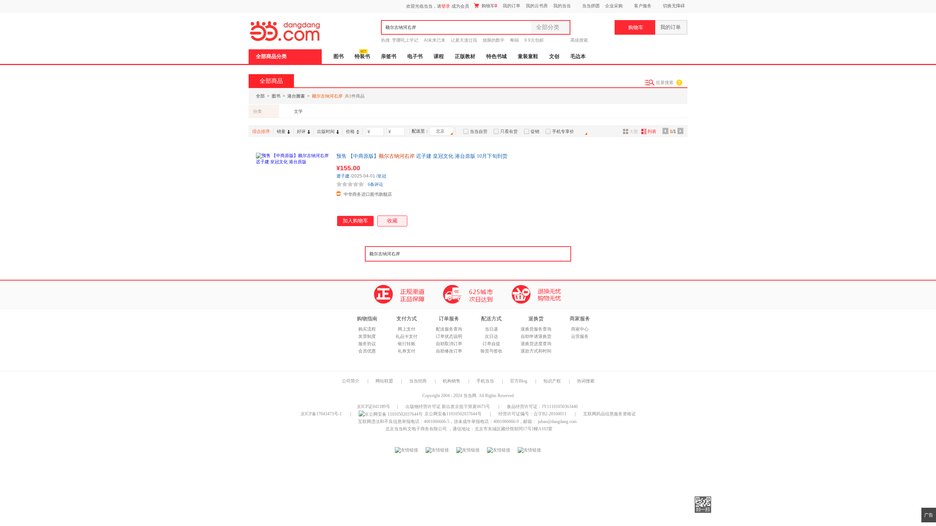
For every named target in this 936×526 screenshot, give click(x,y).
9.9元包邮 (534, 40)
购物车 (488, 5)
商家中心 (580, 329)
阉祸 (514, 40)
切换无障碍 (674, 5)
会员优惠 (367, 351)
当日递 (491, 329)
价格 (350, 131)
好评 (301, 131)
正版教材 (465, 56)
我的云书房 (537, 5)
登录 (445, 6)
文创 (554, 56)
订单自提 (491, 343)
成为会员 (460, 6)
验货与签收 (491, 351)
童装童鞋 (528, 56)
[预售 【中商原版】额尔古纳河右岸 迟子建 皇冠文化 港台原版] (292, 189)
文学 (298, 111)
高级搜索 (579, 40)
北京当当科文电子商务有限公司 (416, 428)
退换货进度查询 (536, 343)
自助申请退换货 (536, 336)
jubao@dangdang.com (557, 421)
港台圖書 (296, 96)
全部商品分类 (271, 56)
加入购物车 (355, 221)
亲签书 (388, 56)
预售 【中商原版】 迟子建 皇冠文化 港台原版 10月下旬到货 (421, 156)
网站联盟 (384, 381)
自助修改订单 (449, 351)
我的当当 (562, 5)
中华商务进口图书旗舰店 (368, 194)
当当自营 (478, 131)
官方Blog (518, 381)
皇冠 (381, 176)
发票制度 (367, 336)
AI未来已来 (434, 40)
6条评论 (375, 184)
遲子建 (343, 176)
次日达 (491, 336)
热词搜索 (586, 381)
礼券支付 (406, 351)
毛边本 (578, 56)
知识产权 (552, 381)
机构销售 (451, 381)
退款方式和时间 (536, 351)
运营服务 (580, 336)
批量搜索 (664, 82)
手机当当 (485, 381)
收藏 (392, 221)
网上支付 (406, 329)
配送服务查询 (449, 329)
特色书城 (496, 56)
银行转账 (406, 343)
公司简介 (350, 381)
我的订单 (511, 5)
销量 (281, 131)
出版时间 (326, 131)
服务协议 (367, 343)
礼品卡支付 (407, 336)
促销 (535, 131)
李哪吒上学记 (405, 40)
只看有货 (509, 131)
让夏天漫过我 (464, 40)
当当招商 (418, 381)
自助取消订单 (449, 343)
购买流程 (367, 329)
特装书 (362, 56)
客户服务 (643, 5)
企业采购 (614, 5)
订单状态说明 (449, 336)
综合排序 (261, 131)
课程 (439, 56)
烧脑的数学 (494, 40)
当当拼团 (591, 5)
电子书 (415, 56)
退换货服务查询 (536, 329)
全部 (260, 96)
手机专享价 (563, 131)
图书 (338, 56)
